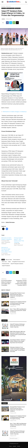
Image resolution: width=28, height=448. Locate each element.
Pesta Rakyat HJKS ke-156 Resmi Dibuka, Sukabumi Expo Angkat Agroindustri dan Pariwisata (17, 341)
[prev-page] (2, 316)
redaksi (3, 18)
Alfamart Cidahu (9, 259)
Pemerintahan (17, 8)
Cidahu (9, 261)
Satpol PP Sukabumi (6, 265)
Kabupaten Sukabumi (10, 8)
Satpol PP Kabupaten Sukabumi (17, 263)
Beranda (3, 6)
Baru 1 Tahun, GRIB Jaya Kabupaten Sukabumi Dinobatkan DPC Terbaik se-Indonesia (18, 310)
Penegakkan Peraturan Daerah (18, 261)
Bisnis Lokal (4, 261)
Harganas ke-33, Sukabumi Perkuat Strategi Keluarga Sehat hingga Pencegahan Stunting (18, 303)
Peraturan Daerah (5, 263)
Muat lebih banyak (13, 438)
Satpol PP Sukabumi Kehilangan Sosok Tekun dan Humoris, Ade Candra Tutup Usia (17, 326)
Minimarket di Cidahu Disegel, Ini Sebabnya (14, 111)
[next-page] (5, 316)
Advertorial (8, 6)
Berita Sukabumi (16, 259)
